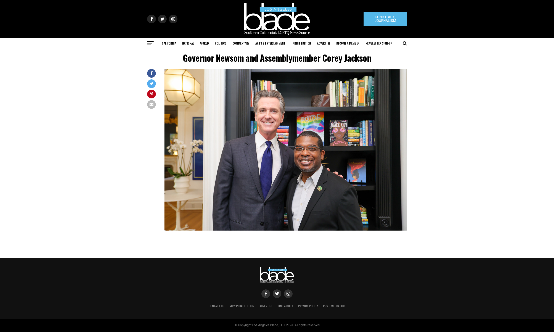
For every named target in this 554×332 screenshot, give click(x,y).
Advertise (323, 43)
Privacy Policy (308, 306)
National (188, 43)
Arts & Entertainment (270, 43)
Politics (220, 43)
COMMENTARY (240, 43)
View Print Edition (242, 306)
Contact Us (216, 306)
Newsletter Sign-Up (379, 43)
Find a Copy (285, 306)
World (204, 43)
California (169, 43)
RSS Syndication (334, 306)
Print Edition (302, 43)
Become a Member (347, 43)
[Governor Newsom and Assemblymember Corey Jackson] (285, 229)
